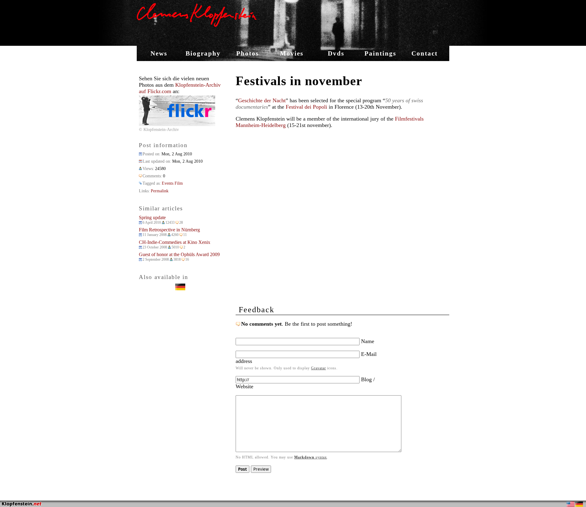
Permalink (159, 190)
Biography (203, 53)
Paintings (380, 53)
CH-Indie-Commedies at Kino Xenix (174, 242)
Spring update (152, 217)
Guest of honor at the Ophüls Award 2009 (179, 254)
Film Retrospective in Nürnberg (169, 229)
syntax (310, 457)
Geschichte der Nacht (262, 100)
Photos (247, 53)
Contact (424, 53)
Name (367, 341)
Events (167, 183)
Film (179, 183)
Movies (291, 53)
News (158, 53)
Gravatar (318, 368)
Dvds (336, 53)
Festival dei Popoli (306, 107)
